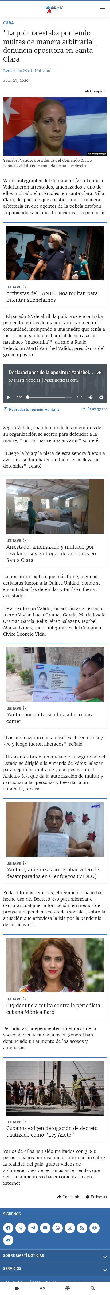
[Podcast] (68, 1288)
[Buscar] (93, 1288)
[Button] (96, 91)
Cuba (8, 23)
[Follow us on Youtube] (45, 1228)
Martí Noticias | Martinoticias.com (46, 380)
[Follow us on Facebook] (8, 1228)
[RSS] (82, 1228)
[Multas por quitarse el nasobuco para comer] (55, 674)
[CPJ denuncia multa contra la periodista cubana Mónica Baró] (55, 965)
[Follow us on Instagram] (70, 1228)
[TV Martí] (17, 1288)
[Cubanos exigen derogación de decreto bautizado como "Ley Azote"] (55, 1088)
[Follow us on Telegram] (33, 1228)
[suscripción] (8, 1240)
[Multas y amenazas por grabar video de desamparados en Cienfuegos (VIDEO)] (55, 829)
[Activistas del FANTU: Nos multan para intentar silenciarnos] (55, 253)
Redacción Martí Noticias (26, 70)
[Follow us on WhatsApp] (57, 1228)
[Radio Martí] (42, 1288)
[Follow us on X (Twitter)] (20, 1228)
